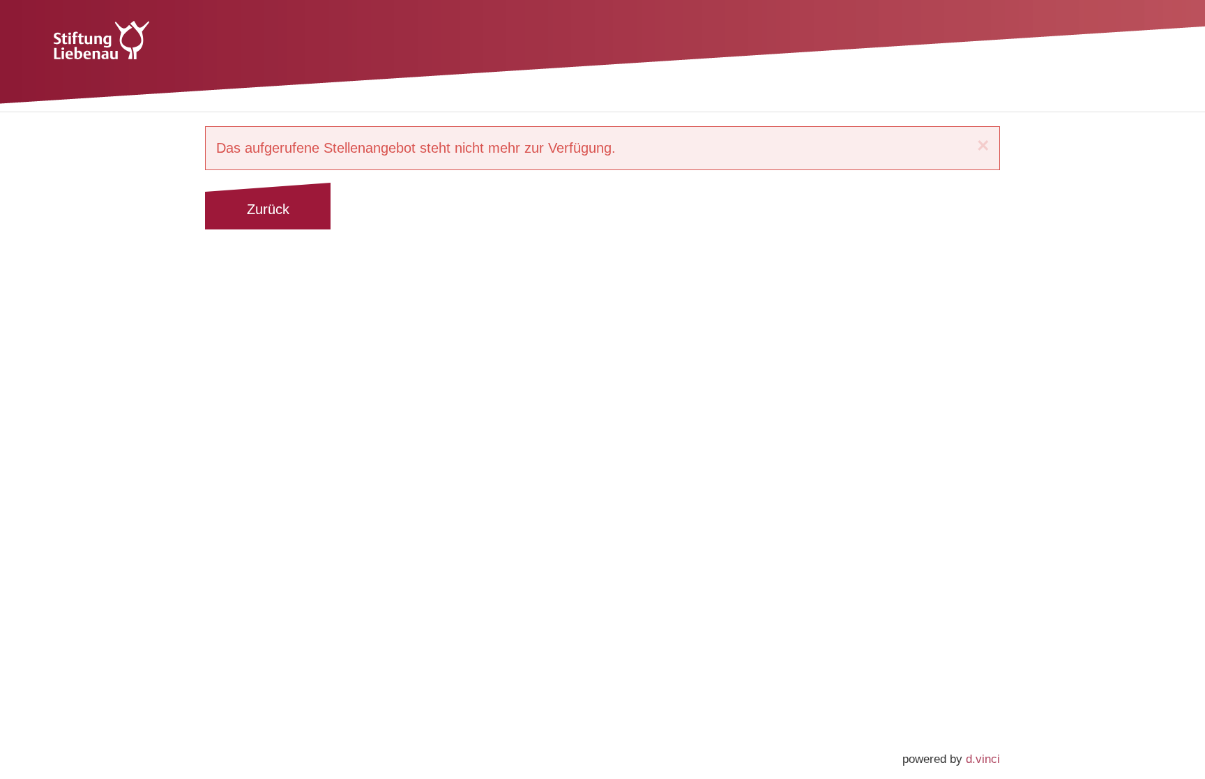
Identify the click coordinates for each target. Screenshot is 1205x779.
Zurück (268, 209)
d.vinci (983, 759)
